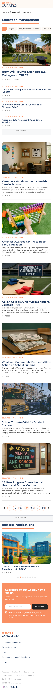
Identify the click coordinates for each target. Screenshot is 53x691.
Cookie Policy (29, 672)
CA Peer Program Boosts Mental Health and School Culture (22, 484)
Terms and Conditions (24, 675)
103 (21, 508)
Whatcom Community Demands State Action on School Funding (26, 363)
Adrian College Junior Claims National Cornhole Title (26, 303)
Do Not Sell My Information (12, 679)
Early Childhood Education (29, 29)
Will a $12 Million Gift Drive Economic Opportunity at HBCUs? (20, 568)
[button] (18, 577)
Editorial (5, 662)
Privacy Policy (7, 675)
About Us (5, 672)
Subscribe (39, 607)
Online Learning (9, 647)
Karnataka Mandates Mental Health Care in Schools (24, 183)
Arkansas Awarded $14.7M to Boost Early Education (24, 243)
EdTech (5, 652)
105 (32, 508)
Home (4, 12)
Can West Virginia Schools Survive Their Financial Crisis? (22, 106)
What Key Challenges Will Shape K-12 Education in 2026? (26, 90)
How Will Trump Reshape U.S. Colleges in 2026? (24, 73)
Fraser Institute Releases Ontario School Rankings (22, 121)
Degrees (12, 29)
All (4, 29)
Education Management (12, 67)
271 (43, 508)
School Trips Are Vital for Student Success (23, 424)
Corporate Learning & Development (17, 657)
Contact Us (16, 672)
